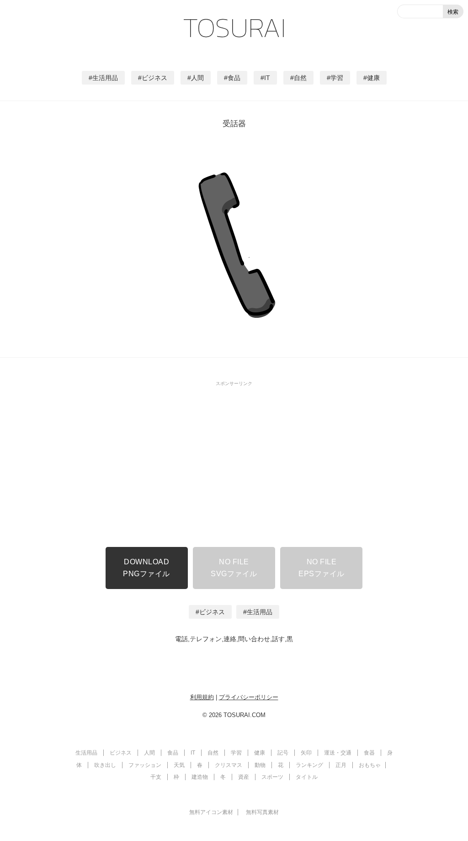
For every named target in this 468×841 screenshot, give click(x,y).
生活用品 (105, 77)
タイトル (307, 777)
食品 (234, 77)
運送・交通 (337, 753)
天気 (179, 765)
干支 (155, 777)
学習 (336, 77)
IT (267, 77)
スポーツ (272, 777)
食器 (369, 753)
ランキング (309, 765)
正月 (340, 765)
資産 (243, 777)
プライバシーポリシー (248, 697)
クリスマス (228, 765)
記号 (282, 753)
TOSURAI (234, 27)
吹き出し (105, 765)
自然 (300, 77)
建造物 (199, 777)
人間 (197, 77)
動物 (260, 765)
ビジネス (154, 77)
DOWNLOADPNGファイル (146, 568)
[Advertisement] (234, 455)
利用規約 (202, 697)
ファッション (144, 765)
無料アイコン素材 (211, 812)
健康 (373, 77)
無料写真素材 (262, 812)
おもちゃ (370, 765)
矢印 (306, 753)
